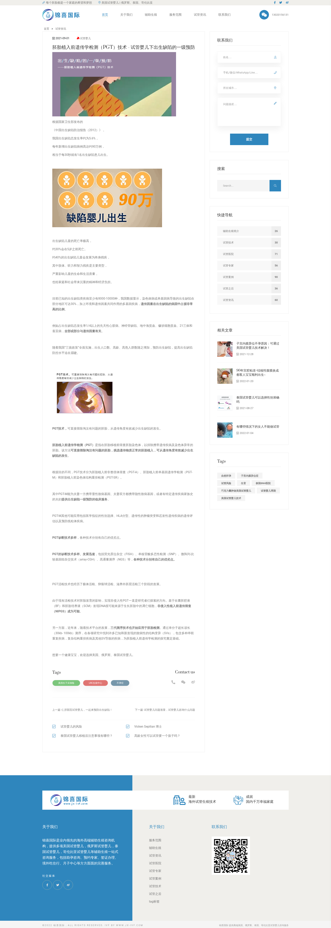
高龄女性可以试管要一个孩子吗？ (157, 736)
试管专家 (155, 871)
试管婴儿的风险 (71, 726)
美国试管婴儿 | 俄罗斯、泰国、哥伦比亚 (127, 2)
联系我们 (224, 14)
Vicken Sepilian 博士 (148, 726)
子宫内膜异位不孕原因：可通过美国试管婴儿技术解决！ (257, 345)
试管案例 (155, 878)
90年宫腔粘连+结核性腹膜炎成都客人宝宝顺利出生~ (257, 372)
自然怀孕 (226, 475)
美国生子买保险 (66, 683)
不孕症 (120, 683)
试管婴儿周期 (268, 490)
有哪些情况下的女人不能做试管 (257, 427)
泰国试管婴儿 (123, 655)
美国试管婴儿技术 (231, 498)
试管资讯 (200, 14)
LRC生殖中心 (95, 683)
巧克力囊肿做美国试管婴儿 (236, 490)
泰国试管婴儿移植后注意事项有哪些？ (87, 736)
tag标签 (154, 901)
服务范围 (175, 14)
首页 (105, 14)
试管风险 (226, 483)
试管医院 (155, 863)
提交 (249, 139)
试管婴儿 (85, 38)
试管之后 (155, 894)
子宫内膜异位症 (249, 475)
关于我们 (126, 14)
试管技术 (155, 886)
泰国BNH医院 (263, 483)
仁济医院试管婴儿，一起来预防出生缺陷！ (86, 709)
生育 (243, 483)
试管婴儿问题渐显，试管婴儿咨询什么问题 (169, 709)
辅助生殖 (151, 14)
